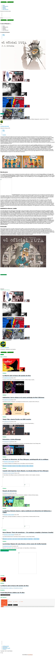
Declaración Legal (6, 648)
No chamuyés (5, 82)
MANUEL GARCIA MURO (9, 461)
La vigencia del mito (4, 550)
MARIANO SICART (7, 441)
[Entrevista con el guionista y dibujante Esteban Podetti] (16, 107)
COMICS (4, 8)
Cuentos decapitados (7, 119)
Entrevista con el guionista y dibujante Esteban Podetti (14, 108)
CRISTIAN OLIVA (7, 377)
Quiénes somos (6, 646)
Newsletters (5, 647)
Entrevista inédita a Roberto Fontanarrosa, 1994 (12, 96)
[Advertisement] (12, 282)
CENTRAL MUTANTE (4, 126)
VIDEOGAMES (5, 6)
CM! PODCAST (5, 9)
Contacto (4, 649)
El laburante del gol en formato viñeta (8, 549)
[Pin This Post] (29, 37)
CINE (4, 5)
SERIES (4, 7)
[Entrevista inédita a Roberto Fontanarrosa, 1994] (15, 95)
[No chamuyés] (16, 81)
